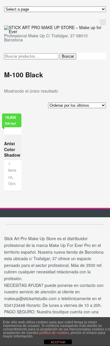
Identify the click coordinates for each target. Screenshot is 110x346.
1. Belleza (12, 170)
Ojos (12, 183)
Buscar (68, 56)
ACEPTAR (58, 342)
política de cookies (54, 333)
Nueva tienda (79, 27)
